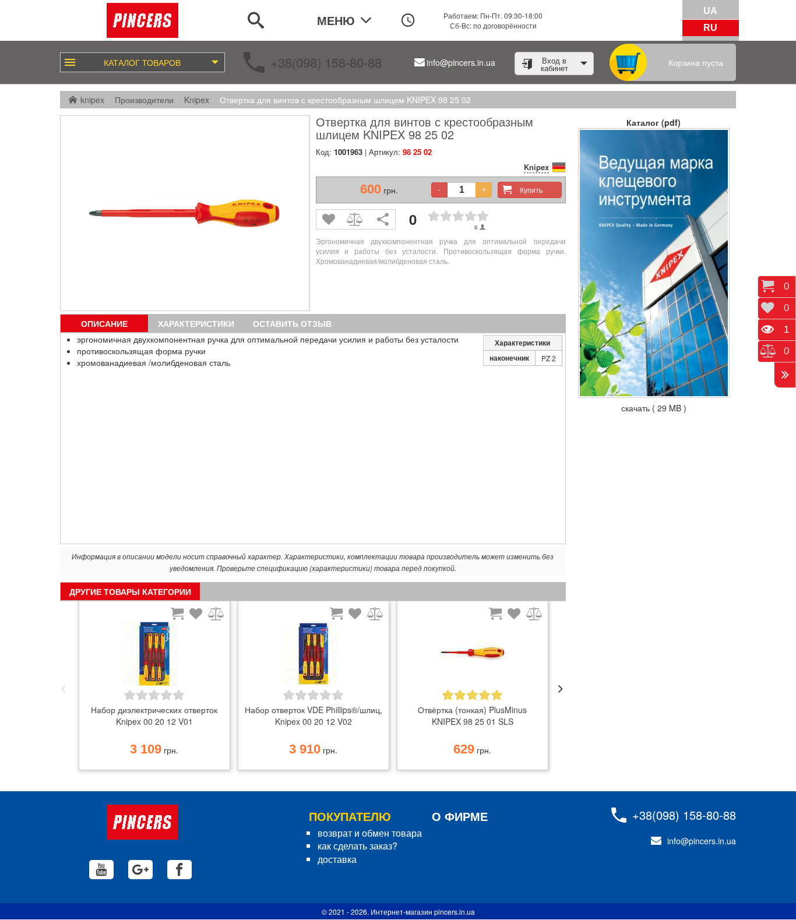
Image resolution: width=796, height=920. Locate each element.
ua (710, 11)
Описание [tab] (104, 323)
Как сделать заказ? (357, 845)
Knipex (196, 99)
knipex (92, 99)
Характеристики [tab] (196, 323)
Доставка (337, 859)
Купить (531, 190)
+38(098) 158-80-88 (326, 62)
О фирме (460, 816)
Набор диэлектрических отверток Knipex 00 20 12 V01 (154, 715)
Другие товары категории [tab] (130, 591)
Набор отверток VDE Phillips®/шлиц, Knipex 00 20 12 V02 (313, 715)
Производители (144, 99)
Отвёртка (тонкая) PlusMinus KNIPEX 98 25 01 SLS (472, 715)
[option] (154, 688)
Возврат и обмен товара (370, 833)
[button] (63, 688)
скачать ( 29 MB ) (653, 408)
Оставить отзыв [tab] (292, 323)
